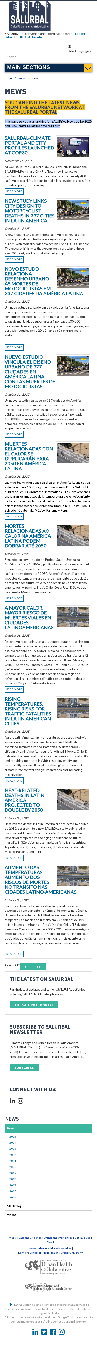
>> (39, 966)
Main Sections (28, 67)
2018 (12, 1179)
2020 (12, 1167)
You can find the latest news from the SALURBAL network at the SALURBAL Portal (45, 107)
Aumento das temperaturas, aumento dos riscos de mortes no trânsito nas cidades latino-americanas (41, 879)
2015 (12, 1197)
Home (8, 78)
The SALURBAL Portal (33, 1005)
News (21, 78)
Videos (11, 1214)
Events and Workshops (58, 1237)
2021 (12, 1161)
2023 (12, 1148)
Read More (14, 191)
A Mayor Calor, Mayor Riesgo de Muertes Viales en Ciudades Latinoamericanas (29, 617)
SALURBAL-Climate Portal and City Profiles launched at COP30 (29, 145)
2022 (12, 1154)
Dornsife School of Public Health (38, 1252)
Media (13, 1237)
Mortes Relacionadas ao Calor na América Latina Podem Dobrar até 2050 (28, 535)
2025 (12, 1136)
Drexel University (72, 1252)
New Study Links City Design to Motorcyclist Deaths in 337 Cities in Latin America (30, 210)
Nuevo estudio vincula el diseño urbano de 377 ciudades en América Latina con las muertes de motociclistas (30, 371)
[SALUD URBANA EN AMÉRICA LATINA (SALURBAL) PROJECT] (48, 29)
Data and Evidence (30, 1237)
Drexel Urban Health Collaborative (49, 1248)
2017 (12, 1185)
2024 (12, 1142)
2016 (12, 1191)
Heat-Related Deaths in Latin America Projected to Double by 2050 (24, 800)
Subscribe (24, 1067)
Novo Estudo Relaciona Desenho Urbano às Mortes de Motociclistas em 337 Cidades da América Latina (44, 281)
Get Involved (82, 1237)
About (50, 1242)
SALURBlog (14, 1206)
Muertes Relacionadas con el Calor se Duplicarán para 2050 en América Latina (29, 456)
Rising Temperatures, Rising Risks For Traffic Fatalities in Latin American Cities (28, 711)
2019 (12, 1173)
